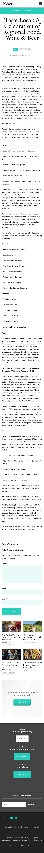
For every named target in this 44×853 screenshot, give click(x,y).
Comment (6, 564)
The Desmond (24, 80)
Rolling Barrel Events (9, 72)
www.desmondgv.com (26, 529)
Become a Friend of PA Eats (22, 11)
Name (4, 588)
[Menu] (40, 3)
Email (4, 599)
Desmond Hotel (30, 72)
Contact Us (34, 827)
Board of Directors (21, 827)
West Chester (25, 50)
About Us (8, 827)
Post (15, 50)
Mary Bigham (17, 55)
